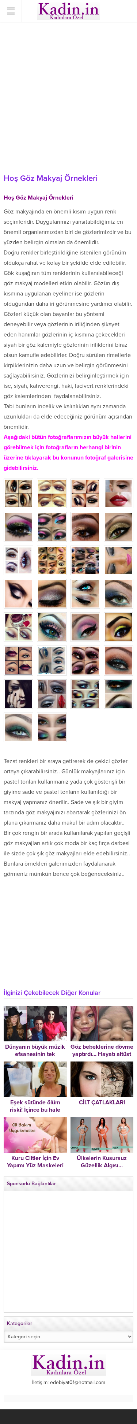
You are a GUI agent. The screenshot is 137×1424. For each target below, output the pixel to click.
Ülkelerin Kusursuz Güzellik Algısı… (102, 1162)
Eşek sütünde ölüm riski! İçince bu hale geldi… (35, 1110)
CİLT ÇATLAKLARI (102, 1102)
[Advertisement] (68, 98)
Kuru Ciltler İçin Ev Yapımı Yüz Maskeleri (35, 1162)
